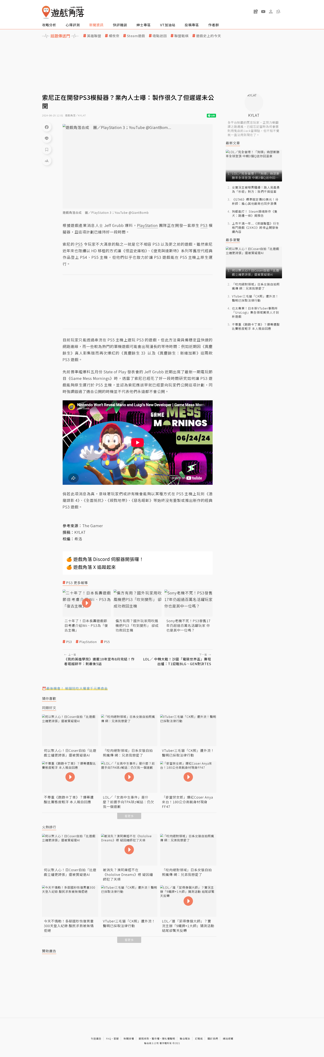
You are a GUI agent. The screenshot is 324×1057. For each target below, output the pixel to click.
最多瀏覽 (233, 239)
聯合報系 (185, 1038)
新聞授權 (129, 1038)
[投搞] (256, 11)
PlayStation (88, 642)
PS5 (107, 642)
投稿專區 (192, 24)
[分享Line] (46, 138)
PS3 (69, 642)
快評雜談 (120, 24)
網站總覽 (228, 1038)
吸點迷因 (160, 35)
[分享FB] (46, 127)
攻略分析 (49, 24)
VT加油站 (167, 24)
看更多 (129, 816)
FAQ (108, 1038)
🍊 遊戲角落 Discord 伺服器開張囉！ (105, 559)
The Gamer (92, 525)
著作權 (156, 1038)
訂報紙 (199, 1038)
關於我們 (213, 1038)
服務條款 (144, 1038)
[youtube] (263, 11)
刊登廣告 (96, 1038)
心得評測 (73, 24)
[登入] (270, 11)
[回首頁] (63, 12)
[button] (278, 11)
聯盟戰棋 (181, 35)
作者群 (213, 24)
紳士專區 (143, 24)
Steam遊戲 (136, 35)
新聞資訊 (96, 24)
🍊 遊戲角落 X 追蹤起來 (91, 567)
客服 (116, 1038)
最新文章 (233, 143)
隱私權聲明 (168, 1038)
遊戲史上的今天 (208, 35)
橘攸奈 (114, 35)
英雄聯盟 (94, 35)
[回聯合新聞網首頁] (46, 12)
